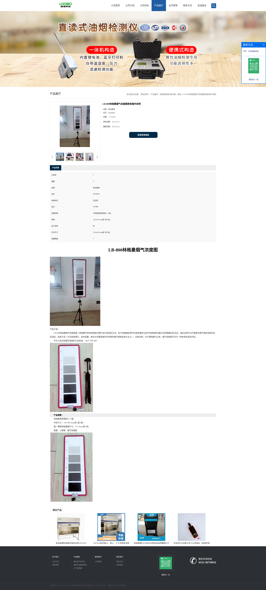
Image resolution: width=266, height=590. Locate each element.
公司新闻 (98, 562)
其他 (179, 94)
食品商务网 (121, 585)
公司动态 (144, 5)
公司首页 (115, 5)
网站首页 (145, 94)
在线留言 (202, 5)
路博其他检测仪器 (168, 94)
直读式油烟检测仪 (80, 565)
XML (97, 585)
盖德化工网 (112, 585)
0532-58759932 (207, 562)
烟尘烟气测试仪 (79, 562)
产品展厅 (158, 5)
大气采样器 (78, 568)
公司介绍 (130, 5)
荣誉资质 (55, 565)
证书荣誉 (173, 5)
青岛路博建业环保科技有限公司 (82, 585)
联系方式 (187, 5)
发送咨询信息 (143, 135)
